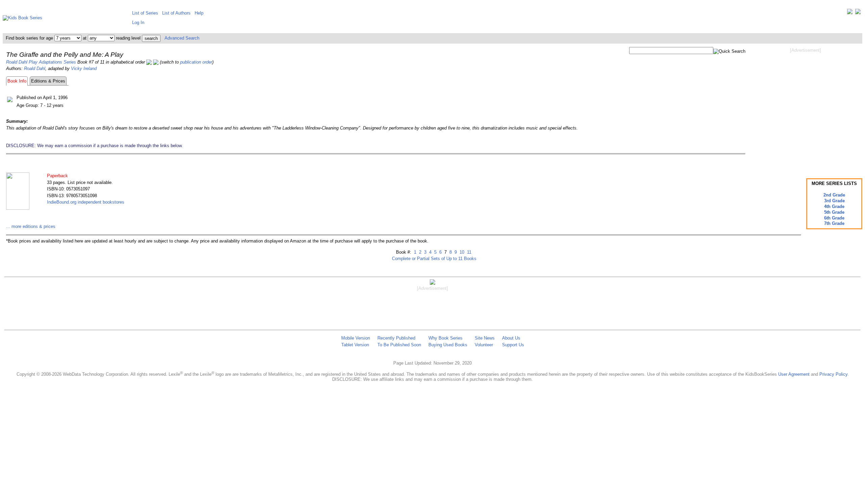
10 (461, 252)
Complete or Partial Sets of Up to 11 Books (434, 258)
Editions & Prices (48, 81)
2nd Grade (834, 195)
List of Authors (176, 13)
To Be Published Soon (399, 344)
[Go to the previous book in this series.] (149, 62)
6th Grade (834, 218)
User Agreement (794, 374)
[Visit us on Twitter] (849, 13)
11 (468, 252)
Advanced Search (182, 38)
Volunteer (484, 344)
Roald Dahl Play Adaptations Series (41, 62)
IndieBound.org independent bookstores (85, 202)
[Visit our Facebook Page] (858, 13)
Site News (485, 338)
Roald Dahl (34, 68)
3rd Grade (834, 200)
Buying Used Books (447, 344)
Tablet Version (355, 344)
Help (199, 13)
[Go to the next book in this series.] (155, 62)
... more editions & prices (30, 226)
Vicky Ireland (84, 68)
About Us (511, 338)
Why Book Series (445, 338)
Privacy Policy (833, 374)
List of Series (145, 13)
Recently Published (396, 338)
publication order (196, 62)
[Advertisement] (805, 107)
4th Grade (834, 206)
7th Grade (834, 223)
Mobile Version (355, 338)
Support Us (513, 344)
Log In (138, 22)
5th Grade (834, 212)
